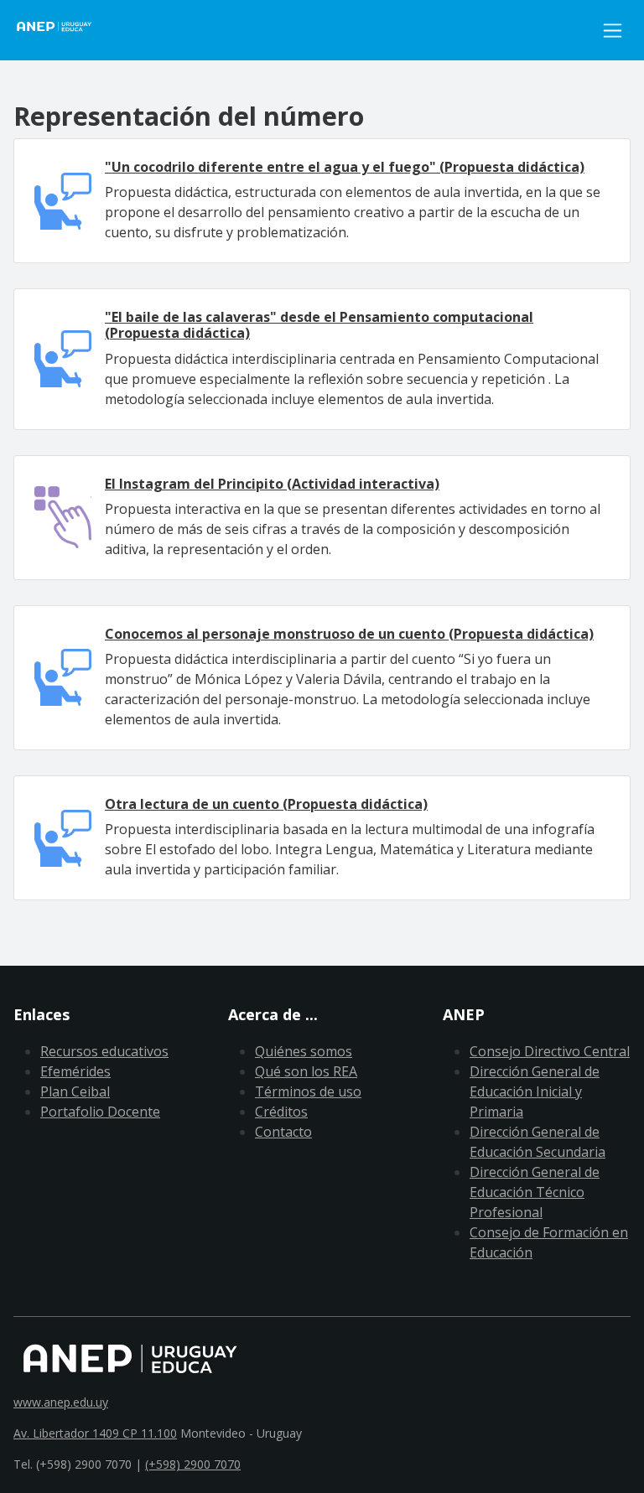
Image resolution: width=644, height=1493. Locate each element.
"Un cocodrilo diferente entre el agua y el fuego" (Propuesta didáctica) (344, 167)
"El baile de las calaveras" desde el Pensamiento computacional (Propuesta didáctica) (319, 325)
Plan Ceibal (75, 1091)
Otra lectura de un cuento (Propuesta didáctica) (266, 804)
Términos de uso (308, 1091)
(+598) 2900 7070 (193, 1464)
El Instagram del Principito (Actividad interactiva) (272, 483)
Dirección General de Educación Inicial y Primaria (535, 1091)
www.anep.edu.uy (60, 1402)
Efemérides (75, 1071)
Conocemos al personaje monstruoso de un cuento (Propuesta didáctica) (349, 634)
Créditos (281, 1111)
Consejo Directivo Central (550, 1051)
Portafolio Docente (100, 1111)
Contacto (283, 1131)
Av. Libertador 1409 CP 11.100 (95, 1433)
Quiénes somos (303, 1051)
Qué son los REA (306, 1071)
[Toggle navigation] (613, 30)
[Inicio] (63, 30)
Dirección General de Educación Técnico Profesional (535, 1192)
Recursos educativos (104, 1051)
